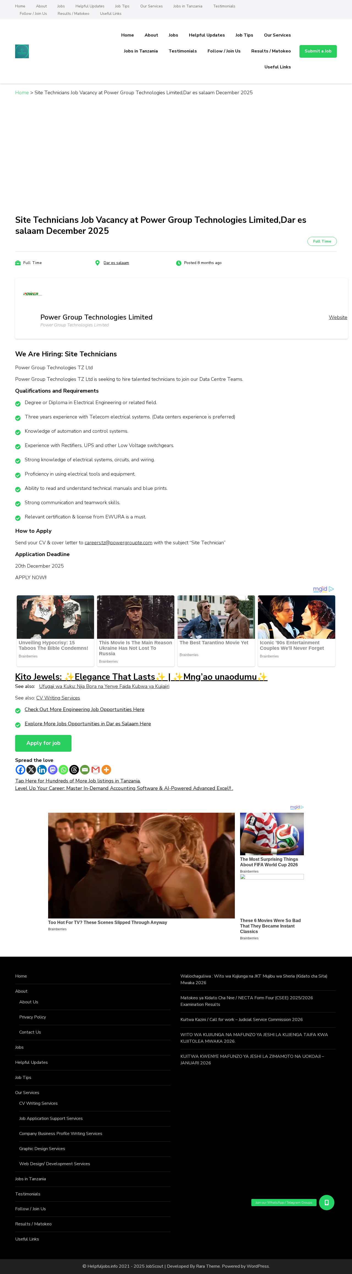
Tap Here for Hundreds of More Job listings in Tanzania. (78, 781)
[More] (106, 770)
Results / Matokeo (73, 13)
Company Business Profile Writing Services (60, 1134)
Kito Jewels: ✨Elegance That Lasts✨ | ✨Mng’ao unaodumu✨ (141, 676)
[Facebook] (20, 770)
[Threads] (74, 770)
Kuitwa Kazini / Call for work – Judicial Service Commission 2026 (241, 1020)
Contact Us (30, 1032)
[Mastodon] (52, 770)
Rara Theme (208, 1266)
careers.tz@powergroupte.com (118, 542)
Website (338, 317)
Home (20, 6)
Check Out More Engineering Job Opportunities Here (84, 709)
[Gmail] (95, 770)
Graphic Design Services (42, 1149)
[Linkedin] (42, 770)
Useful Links (111, 13)
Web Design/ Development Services (54, 1164)
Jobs (61, 6)
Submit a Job (318, 51)
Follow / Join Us (33, 13)
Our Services (151, 6)
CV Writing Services (58, 698)
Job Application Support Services (51, 1118)
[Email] (85, 770)
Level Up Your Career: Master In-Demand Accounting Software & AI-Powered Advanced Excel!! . (124, 788)
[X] (31, 770)
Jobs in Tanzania (188, 6)
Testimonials (224, 6)
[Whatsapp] (63, 770)
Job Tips (122, 6)
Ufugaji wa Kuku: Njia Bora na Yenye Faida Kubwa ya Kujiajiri (104, 686)
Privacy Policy (32, 1017)
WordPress (258, 1266)
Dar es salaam (116, 262)
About (41, 6)
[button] (326, 1202)
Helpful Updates (90, 6)
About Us (28, 1002)
